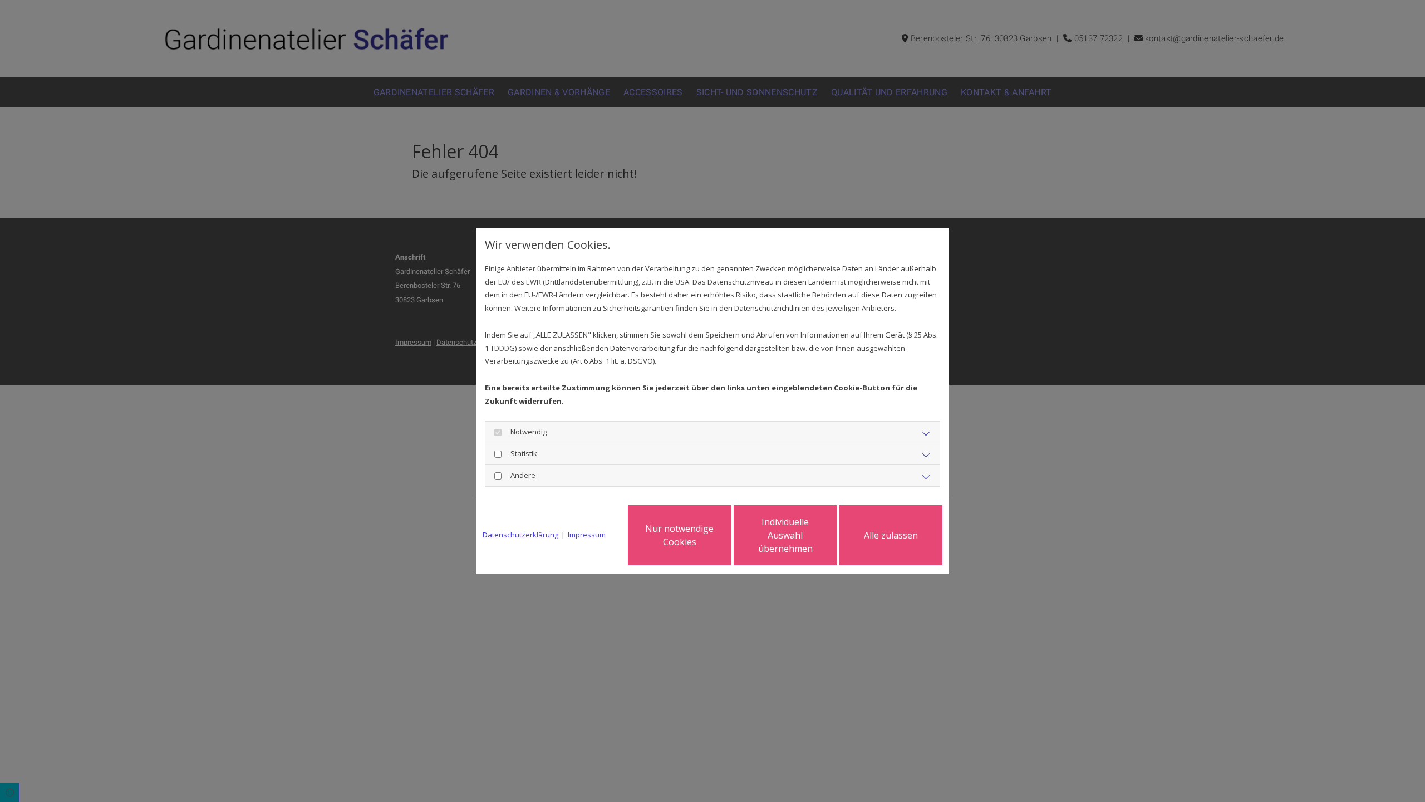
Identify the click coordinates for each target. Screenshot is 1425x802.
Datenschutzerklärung (520, 535)
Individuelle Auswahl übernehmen (785, 535)
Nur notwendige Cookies (679, 535)
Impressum (587, 535)
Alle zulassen (891, 535)
